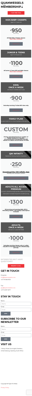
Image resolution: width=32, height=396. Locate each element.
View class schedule (16, 39)
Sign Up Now (16, 43)
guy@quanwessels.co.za (8, 288)
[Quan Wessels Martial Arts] (4, 5)
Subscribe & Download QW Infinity (16, 178)
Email (2, 306)
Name (3, 301)
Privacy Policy (5, 387)
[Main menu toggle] (22, 5)
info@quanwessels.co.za (8, 277)
